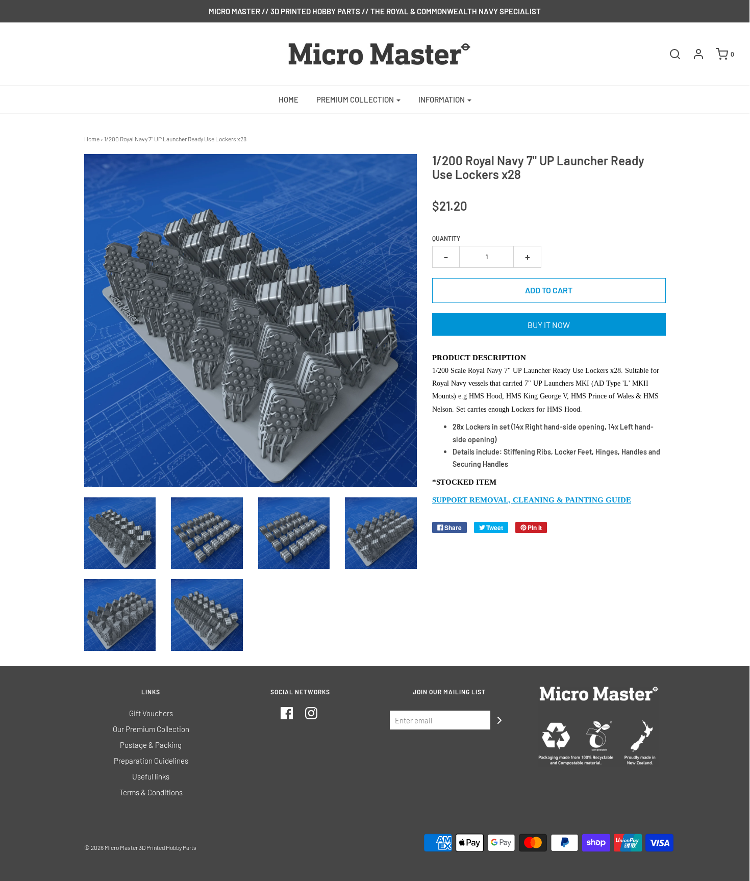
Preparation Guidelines (151, 760)
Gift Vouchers (151, 713)
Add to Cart (548, 290)
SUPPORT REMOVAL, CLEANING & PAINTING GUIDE (531, 500)
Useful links (150, 776)
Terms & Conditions (151, 792)
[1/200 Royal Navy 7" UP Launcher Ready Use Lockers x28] (120, 533)
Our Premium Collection (151, 729)
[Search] (670, 54)
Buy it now (549, 325)
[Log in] (693, 54)
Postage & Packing (151, 744)
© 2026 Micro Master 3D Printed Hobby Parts (140, 847)
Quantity (446, 238)
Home (288, 99)
